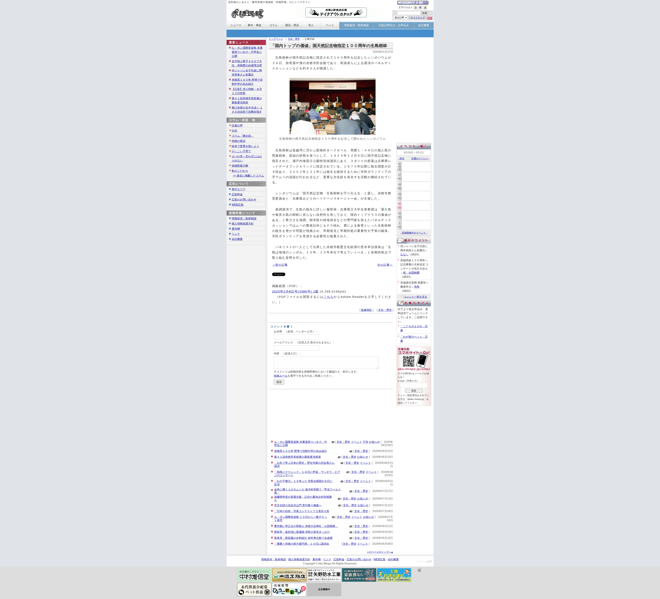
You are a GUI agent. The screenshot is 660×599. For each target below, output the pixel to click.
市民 (417, 286)
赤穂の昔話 (238, 140)
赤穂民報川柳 (240, 165)
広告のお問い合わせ (244, 199)
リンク (236, 233)
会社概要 (237, 239)
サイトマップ (417, 17)
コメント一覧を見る (415, 296)
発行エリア (238, 189)
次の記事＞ (385, 264)
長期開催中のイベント (414, 232)
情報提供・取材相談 (244, 218)
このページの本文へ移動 (413, 2)
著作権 (236, 228)
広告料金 (237, 194)
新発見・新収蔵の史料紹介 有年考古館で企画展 (303, 537)
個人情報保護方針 (243, 223)
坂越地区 (366, 310)
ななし (404, 254)
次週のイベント (419, 158)
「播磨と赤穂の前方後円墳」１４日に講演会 (301, 543)
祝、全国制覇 (411, 272)
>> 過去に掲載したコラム (248, 175)
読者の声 (237, 125)
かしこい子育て (241, 151)
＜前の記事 (280, 264)
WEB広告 (238, 204)
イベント (356, 441)
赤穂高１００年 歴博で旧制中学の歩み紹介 (300, 451)
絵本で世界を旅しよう (245, 146)
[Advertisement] (331, 414)
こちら (328, 297)
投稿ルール (281, 375)
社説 (234, 130)
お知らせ (374, 441)
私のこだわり (240, 170)
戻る (402, 158)
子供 (365, 441)
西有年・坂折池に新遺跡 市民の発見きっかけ (302, 531)
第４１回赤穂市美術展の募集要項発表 (297, 456)
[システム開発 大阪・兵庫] (424, 562)
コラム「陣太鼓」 (243, 135)
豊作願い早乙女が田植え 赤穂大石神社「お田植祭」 (306, 526)
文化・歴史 (294, 39)
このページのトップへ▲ (380, 552)
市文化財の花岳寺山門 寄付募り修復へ (298, 505)
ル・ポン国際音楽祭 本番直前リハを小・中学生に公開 (247, 52)
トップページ (276, 39)
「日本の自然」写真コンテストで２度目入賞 (301, 511)
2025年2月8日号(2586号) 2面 (295, 291)
